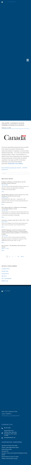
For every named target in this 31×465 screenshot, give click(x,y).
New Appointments (6, 278)
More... (3, 191)
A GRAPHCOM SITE (14, 415)
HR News (4, 276)
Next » (22, 256)
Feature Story (5, 271)
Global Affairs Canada (7, 449)
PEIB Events (5, 281)
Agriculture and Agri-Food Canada (9, 445)
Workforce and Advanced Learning (9, 458)
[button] (10, 411)
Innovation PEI (5, 451)
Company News (6, 268)
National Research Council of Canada (10, 456)
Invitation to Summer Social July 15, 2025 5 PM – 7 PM (15, 220)
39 (18, 256)
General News (5, 273)
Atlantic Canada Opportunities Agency (10, 447)
